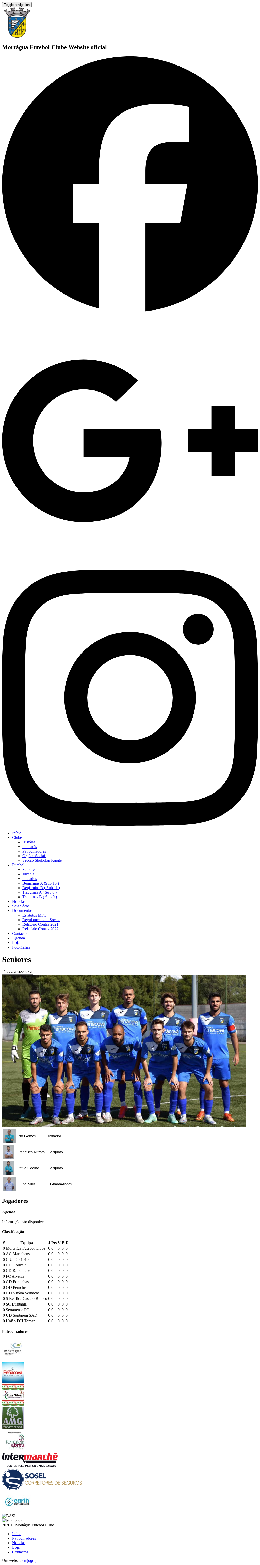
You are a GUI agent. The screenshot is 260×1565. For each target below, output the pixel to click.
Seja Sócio (20, 906)
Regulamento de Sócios (41, 920)
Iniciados (29, 878)
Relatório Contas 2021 (40, 924)
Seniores (29, 869)
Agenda (18, 938)
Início (16, 833)
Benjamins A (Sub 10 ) (40, 883)
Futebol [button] (18, 865)
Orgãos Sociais (34, 856)
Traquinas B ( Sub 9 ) (39, 897)
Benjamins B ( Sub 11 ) (41, 888)
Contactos (20, 933)
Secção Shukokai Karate (42, 860)
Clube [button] (17, 837)
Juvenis (28, 874)
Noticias (18, 901)
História (28, 842)
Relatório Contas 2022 (40, 929)
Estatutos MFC (34, 915)
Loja (16, 942)
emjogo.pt (30, 1560)
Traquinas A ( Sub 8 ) (39, 892)
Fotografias (21, 947)
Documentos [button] (22, 910)
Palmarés (29, 846)
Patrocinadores (34, 851)
